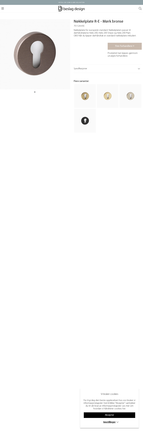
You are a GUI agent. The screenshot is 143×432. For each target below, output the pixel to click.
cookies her (119, 408)
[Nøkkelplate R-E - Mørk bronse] (34, 92)
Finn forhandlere (124, 46)
